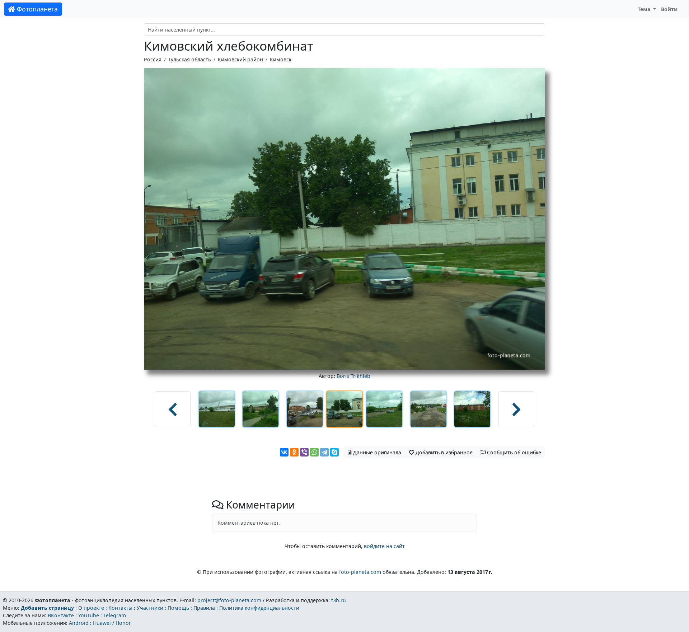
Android (79, 622)
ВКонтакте (61, 615)
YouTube (88, 615)
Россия (152, 59)
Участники (150, 607)
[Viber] (304, 452)
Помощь (178, 607)
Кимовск (280, 59)
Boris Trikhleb (353, 376)
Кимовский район (240, 59)
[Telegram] (324, 452)
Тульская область (189, 59)
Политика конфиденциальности (259, 607)
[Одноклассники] (294, 452)
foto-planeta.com (360, 571)
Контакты (120, 607)
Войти (669, 9)
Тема (645, 9)
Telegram (114, 615)
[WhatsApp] (314, 452)
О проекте (91, 607)
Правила (204, 607)
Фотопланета (36, 9)
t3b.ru (338, 600)
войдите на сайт (384, 546)
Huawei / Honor (112, 622)
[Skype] (334, 452)
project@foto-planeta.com (229, 600)
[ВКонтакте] (284, 452)
